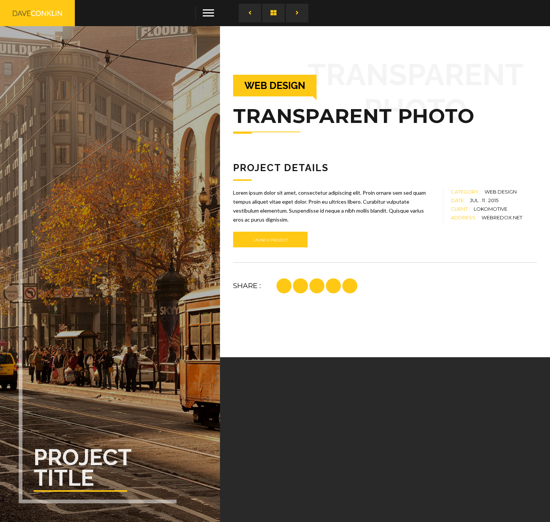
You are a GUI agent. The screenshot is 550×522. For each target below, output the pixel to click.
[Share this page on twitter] (333, 285)
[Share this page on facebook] (283, 285)
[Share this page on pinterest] (300, 285)
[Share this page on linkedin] (349, 285)
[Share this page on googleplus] (316, 285)
